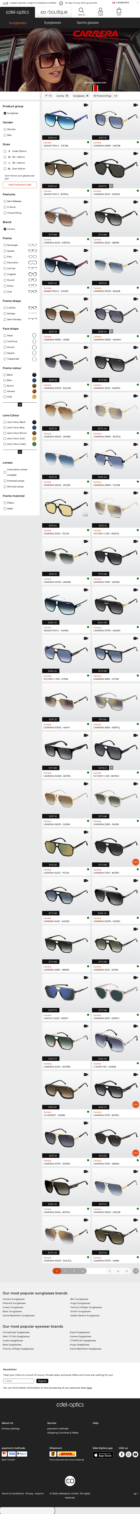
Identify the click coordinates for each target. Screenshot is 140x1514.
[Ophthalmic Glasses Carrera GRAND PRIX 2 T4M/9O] (66, 603)
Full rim (11, 308)
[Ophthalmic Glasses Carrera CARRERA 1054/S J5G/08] (66, 458)
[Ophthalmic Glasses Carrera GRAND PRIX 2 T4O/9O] (66, 264)
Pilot (9, 256)
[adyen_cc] (4, 1454)
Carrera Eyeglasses (80, 1336)
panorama (12, 262)
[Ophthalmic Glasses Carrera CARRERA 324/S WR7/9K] (66, 1039)
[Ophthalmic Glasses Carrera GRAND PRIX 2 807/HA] (66, 167)
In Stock (11, 207)
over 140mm (17, 168)
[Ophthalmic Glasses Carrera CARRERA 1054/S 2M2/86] (66, 409)
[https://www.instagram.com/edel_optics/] (128, 1454)
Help (96, 1423)
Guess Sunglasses (13, 1307)
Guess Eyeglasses (13, 1340)
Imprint (39, 1493)
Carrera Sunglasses (14, 1299)
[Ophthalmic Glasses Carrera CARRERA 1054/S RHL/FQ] (66, 1233)
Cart (119, 15)
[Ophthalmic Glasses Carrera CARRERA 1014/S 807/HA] (66, 1185)
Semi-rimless (14, 319)
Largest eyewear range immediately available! (33, 3)
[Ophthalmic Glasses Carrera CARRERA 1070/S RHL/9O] (66, 361)
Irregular (11, 274)
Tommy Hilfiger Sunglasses (86, 1307)
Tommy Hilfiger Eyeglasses (18, 1348)
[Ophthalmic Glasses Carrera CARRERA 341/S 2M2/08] (66, 894)
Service (51, 1423)
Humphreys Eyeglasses (16, 1332)
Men (9, 135)
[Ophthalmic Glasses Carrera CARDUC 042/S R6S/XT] (66, 991)
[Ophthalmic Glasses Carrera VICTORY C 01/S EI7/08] (66, 652)
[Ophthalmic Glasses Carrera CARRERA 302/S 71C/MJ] (66, 846)
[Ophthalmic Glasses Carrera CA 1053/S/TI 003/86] (66, 1088)
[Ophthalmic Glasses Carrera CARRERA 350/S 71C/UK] (66, 506)
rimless (11, 313)
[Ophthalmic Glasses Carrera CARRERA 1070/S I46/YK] (66, 700)
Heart (10, 335)
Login (100, 15)
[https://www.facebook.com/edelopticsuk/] (122, 1454)
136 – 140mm (17, 163)
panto (10, 286)
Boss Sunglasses (12, 1311)
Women (11, 129)
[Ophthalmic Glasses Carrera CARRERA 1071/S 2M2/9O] (66, 1136)
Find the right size (20, 184)
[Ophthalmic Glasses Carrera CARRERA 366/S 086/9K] (66, 942)
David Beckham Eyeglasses (85, 1348)
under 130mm (18, 151)
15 (127, 1271)
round (10, 280)
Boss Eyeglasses (12, 1344)
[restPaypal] (22, 1454)
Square (10, 251)
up (135, 1493)
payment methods (57, 1428)
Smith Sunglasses (80, 1311)
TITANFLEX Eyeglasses (83, 1340)
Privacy (29, 1493)
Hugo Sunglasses (80, 1303)
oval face (12, 341)
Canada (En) (122, 2)
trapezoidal (13, 359)
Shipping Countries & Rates (63, 1432)
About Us (7, 1423)
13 (110, 1271)
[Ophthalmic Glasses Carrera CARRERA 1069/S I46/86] (66, 312)
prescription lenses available (17, 472)
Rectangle (12, 245)
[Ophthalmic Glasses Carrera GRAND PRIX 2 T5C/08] (66, 118)
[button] (17, 12)
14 (118, 1271)
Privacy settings (11, 1428)
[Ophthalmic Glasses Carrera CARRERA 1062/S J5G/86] (66, 797)
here (89, 1387)
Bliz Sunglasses (79, 1299)
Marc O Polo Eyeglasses (16, 1336)
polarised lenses (15, 481)
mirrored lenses (15, 486)
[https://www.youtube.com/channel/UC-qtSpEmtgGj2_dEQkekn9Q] (135, 1454)
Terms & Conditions (13, 1493)
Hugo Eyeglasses (79, 1344)
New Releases (14, 201)
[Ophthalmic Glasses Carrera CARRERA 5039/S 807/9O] (66, 749)
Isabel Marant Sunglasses (85, 1315)
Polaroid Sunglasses (14, 1303)
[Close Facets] (20, 96)
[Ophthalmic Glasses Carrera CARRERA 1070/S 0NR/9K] (66, 555)
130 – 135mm (17, 157)
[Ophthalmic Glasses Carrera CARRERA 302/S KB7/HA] (66, 215)
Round (10, 347)
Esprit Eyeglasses (80, 1332)
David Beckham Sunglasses (19, 1315)
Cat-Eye (11, 268)
